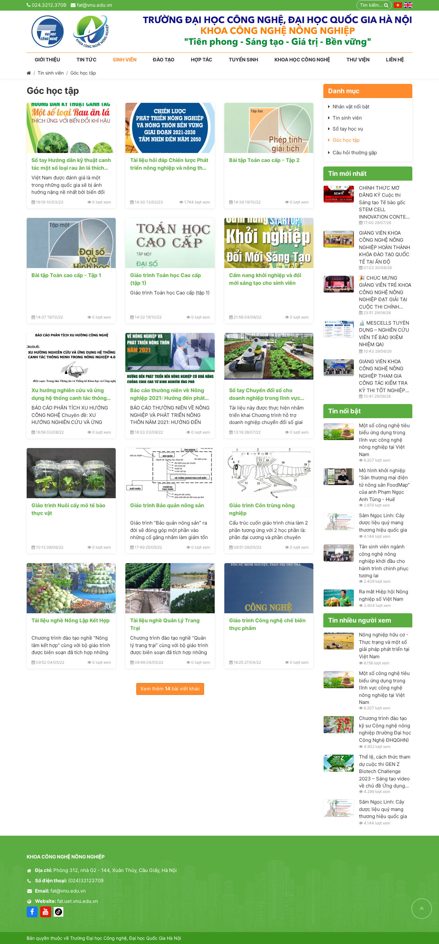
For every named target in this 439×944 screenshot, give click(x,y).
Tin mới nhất (347, 173)
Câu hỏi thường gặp (355, 152)
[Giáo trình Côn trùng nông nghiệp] (268, 473)
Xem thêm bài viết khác (170, 689)
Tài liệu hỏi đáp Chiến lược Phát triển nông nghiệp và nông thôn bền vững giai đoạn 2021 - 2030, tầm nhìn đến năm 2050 (169, 164)
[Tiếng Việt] (398, 5)
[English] (408, 5)
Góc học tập (83, 73)
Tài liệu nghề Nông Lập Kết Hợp (70, 620)
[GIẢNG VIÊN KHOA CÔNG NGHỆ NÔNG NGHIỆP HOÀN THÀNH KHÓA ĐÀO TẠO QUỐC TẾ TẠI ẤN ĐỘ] (338, 239)
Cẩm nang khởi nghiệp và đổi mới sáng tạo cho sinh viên (265, 279)
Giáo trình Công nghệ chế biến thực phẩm (267, 624)
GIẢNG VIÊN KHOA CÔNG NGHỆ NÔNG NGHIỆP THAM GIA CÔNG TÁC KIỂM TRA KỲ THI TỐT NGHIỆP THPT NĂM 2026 (383, 375)
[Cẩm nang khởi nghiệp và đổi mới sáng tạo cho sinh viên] (268, 243)
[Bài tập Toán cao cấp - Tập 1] (71, 243)
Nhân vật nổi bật (351, 106)
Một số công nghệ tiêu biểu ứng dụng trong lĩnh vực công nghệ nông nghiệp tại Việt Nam (384, 439)
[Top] (421, 908)
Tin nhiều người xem (359, 620)
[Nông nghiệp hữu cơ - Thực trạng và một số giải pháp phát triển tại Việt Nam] (338, 641)
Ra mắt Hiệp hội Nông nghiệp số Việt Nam (383, 595)
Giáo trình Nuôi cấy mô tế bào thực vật (68, 509)
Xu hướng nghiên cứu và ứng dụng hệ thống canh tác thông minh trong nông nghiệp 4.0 (69, 394)
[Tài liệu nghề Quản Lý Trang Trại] (169, 588)
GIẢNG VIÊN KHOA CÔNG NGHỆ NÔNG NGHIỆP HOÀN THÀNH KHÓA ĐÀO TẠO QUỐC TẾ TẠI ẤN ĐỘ (384, 247)
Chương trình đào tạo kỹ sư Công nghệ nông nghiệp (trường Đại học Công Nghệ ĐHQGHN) (385, 729)
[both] (277, 31)
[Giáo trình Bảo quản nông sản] (169, 473)
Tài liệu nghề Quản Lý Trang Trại (165, 624)
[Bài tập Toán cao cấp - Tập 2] (268, 128)
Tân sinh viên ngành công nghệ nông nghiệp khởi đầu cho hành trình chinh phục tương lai (383, 561)
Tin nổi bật (344, 411)
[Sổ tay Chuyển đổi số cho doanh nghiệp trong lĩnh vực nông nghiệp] (268, 358)
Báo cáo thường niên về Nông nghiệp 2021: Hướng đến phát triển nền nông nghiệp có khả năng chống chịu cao (167, 394)
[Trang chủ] (29, 73)
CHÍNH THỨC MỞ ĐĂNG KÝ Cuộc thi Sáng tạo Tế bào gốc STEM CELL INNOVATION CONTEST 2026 (385, 202)
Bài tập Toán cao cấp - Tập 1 (66, 275)
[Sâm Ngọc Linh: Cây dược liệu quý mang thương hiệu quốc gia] (338, 522)
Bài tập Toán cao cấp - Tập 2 (264, 160)
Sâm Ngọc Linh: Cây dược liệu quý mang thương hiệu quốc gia (383, 522)
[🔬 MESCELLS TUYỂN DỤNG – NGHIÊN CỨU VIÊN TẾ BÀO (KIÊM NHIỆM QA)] (338, 329)
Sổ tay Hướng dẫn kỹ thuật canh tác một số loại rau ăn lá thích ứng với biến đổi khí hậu (71, 164)
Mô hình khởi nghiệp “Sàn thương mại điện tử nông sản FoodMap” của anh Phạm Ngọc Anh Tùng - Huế (384, 484)
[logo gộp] (73, 31)
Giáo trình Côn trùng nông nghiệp (262, 509)
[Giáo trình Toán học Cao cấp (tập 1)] (169, 243)
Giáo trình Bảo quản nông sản (167, 505)
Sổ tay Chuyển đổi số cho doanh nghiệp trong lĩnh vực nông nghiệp (264, 394)
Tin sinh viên (51, 73)
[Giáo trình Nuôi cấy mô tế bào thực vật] (71, 473)
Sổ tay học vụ (348, 129)
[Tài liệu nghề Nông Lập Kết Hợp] (71, 588)
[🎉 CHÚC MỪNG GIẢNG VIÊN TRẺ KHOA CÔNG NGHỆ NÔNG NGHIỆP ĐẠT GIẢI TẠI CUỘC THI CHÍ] (338, 284)
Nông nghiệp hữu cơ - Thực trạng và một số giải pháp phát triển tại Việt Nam (384, 646)
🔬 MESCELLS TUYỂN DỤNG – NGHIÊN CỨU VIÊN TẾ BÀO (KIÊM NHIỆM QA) (384, 334)
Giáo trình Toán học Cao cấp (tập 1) (165, 279)
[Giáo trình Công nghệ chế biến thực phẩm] (268, 588)
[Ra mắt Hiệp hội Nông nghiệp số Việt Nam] (338, 598)
